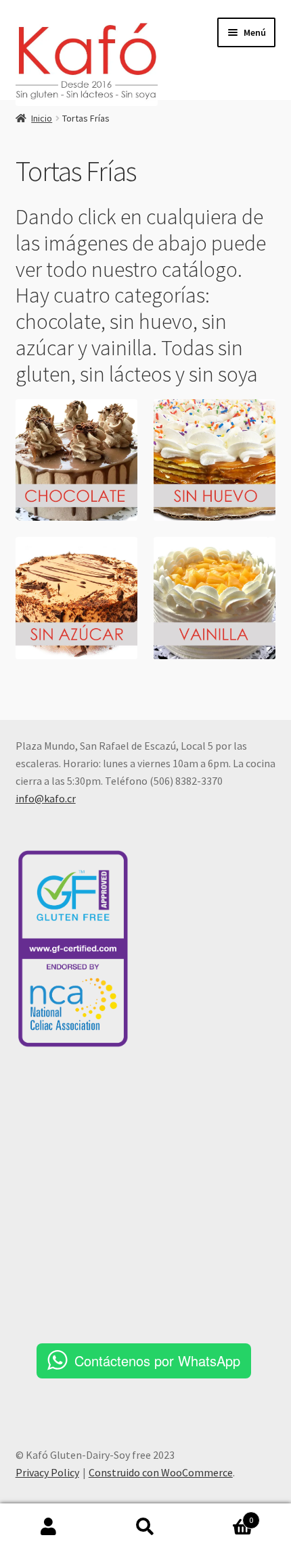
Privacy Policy (47, 1472)
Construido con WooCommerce (161, 1472)
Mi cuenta (48, 1527)
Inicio (41, 118)
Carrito (224, 1515)
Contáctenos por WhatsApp (157, 1360)
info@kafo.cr (46, 798)
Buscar (145, 1527)
